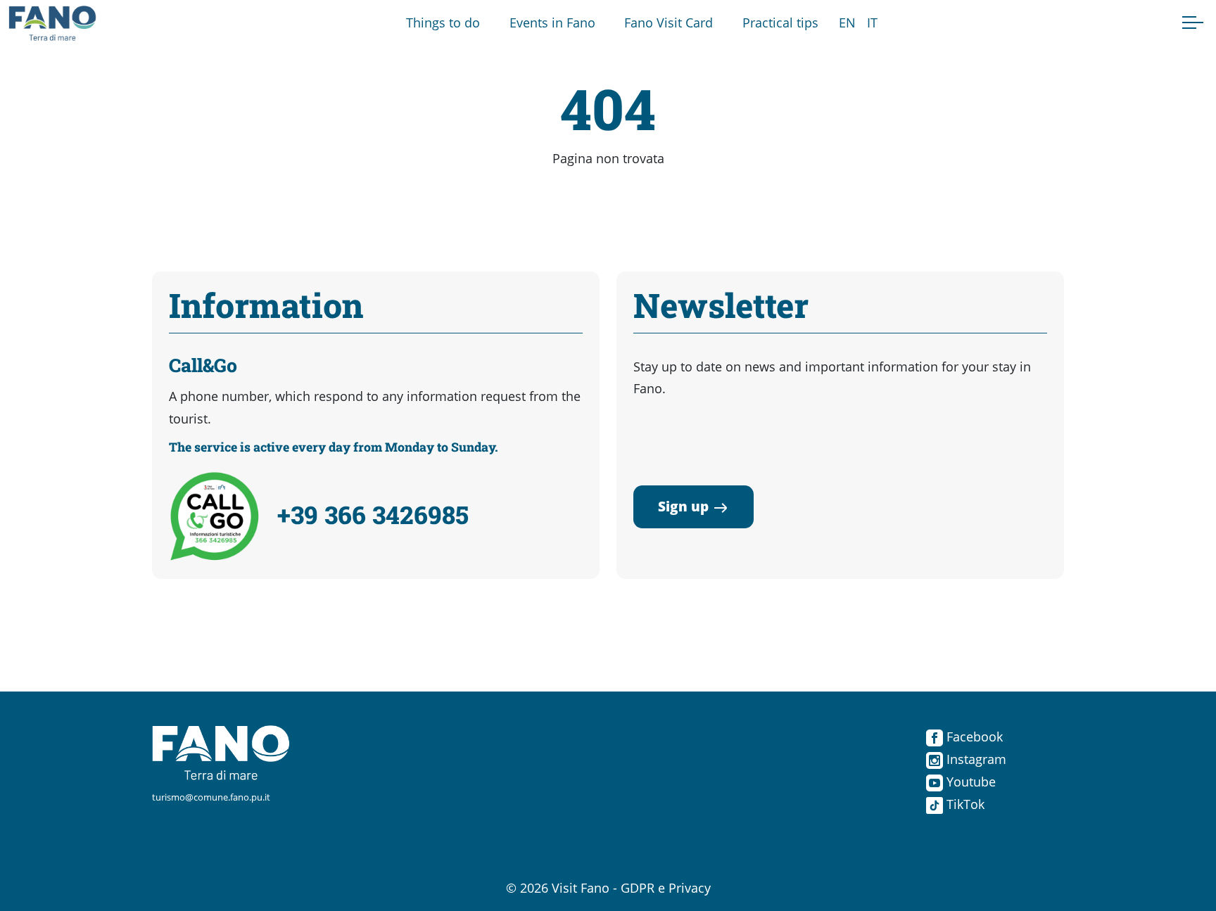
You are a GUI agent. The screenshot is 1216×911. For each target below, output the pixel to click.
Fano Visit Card (668, 22)
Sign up (683, 506)
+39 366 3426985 (373, 514)
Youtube (969, 781)
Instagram (974, 759)
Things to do (443, 22)
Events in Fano (552, 22)
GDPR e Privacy (666, 887)
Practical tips (780, 22)
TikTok (963, 804)
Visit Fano (580, 887)
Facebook (973, 736)
